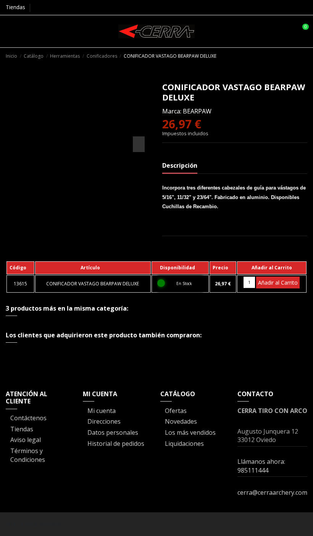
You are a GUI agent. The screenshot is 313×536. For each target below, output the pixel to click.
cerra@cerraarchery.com (272, 492)
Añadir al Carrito (278, 282)
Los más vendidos (190, 432)
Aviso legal (25, 440)
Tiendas (15, 7)
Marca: (171, 111)
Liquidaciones (184, 443)
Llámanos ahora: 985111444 (261, 465)
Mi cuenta (101, 410)
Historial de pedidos (115, 443)
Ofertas (176, 410)
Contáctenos (28, 418)
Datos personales (112, 432)
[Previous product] (295, 55)
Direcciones (104, 421)
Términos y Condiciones (27, 455)
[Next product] (303, 55)
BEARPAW (197, 111)
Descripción (179, 165)
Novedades (181, 421)
